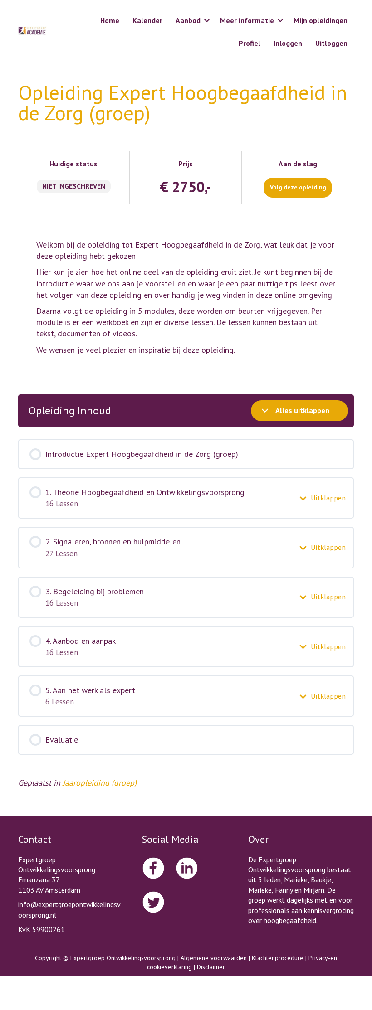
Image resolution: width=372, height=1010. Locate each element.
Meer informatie (247, 20)
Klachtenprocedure (277, 958)
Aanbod (188, 20)
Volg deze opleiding (298, 187)
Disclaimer (211, 967)
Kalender (147, 20)
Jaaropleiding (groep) (100, 782)
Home (109, 20)
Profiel (249, 43)
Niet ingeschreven (73, 185)
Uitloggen (331, 43)
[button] (207, 20)
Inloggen (288, 43)
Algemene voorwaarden (214, 958)
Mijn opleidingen (321, 20)
